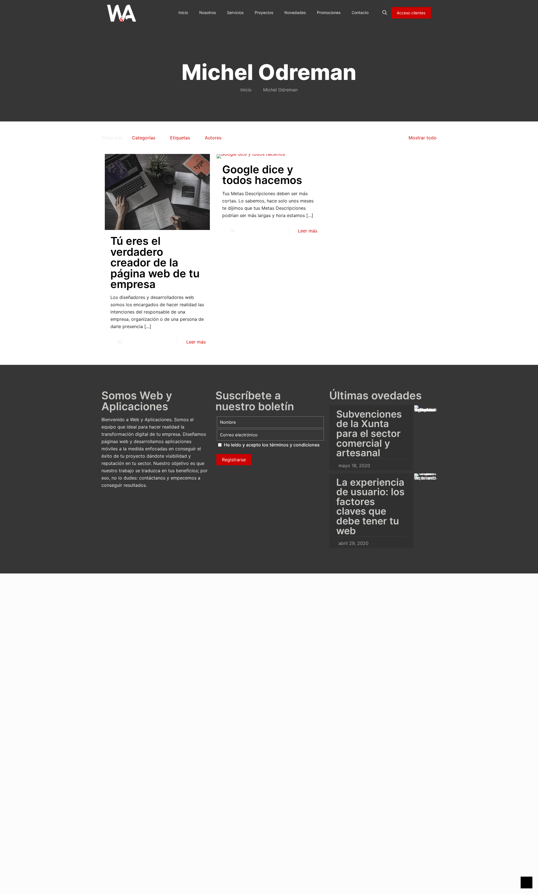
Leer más (196, 342)
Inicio (246, 90)
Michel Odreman (280, 90)
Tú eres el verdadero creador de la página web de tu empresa (155, 262)
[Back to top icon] (511, 882)
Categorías (143, 137)
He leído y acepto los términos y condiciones (272, 445)
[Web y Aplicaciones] (121, 12)
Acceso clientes (411, 12)
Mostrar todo (423, 137)
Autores (213, 137)
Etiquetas (180, 137)
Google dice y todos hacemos (262, 174)
